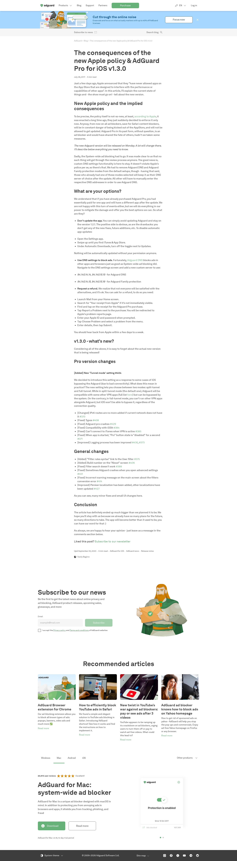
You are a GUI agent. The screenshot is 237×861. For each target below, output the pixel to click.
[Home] (47, 5)
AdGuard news (132, 551)
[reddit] (197, 855)
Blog (86, 41)
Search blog (152, 32)
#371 (80, 438)
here (129, 394)
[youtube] (184, 855)
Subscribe (99, 622)
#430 (135, 442)
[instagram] (164, 855)
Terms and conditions (79, 630)
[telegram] (191, 855)
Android (72, 758)
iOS (84, 758)
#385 (138, 431)
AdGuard (78, 41)
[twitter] (177, 855)
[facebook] (171, 855)
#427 (97, 488)
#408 (96, 420)
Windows (45, 758)
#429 (113, 423)
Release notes (147, 551)
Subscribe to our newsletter (112, 541)
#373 (142, 442)
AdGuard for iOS (117, 551)
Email (40, 616)
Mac (59, 758)
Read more (82, 825)
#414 (99, 481)
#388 (119, 466)
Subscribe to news (83, 32)
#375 (137, 459)
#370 (82, 416)
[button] (197, 19)
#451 (80, 473)
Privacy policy (59, 630)
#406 (132, 462)
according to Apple (145, 116)
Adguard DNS (135, 260)
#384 (116, 427)
